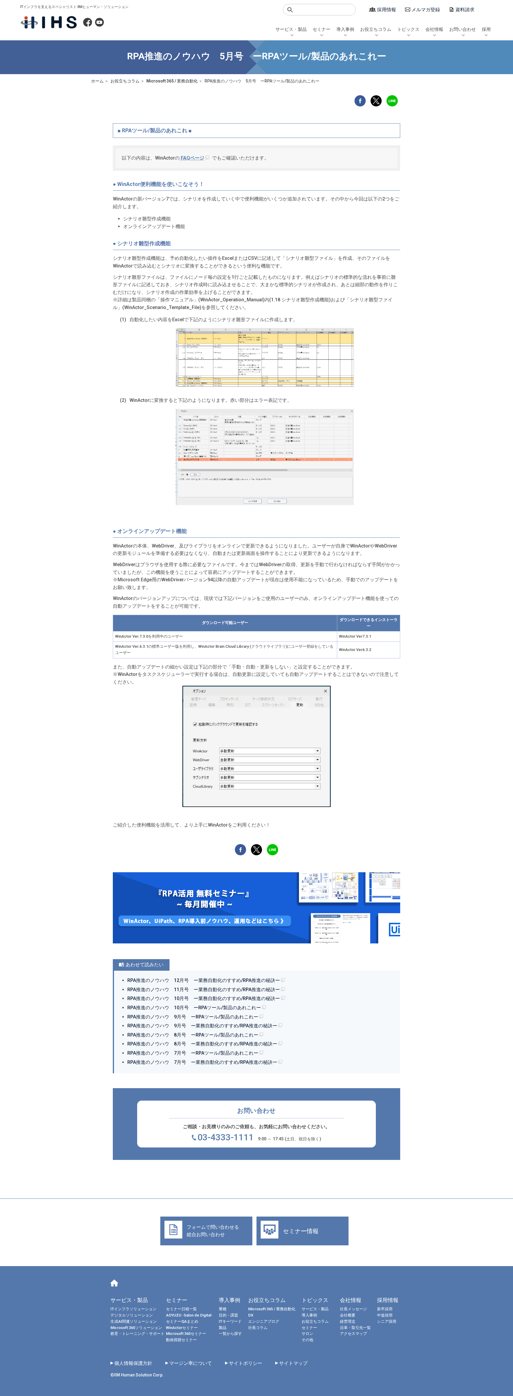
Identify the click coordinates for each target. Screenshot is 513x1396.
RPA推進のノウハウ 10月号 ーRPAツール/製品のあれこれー (194, 1007)
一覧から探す (230, 1333)
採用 (486, 29)
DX (250, 1315)
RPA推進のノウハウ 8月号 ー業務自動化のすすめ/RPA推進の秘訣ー (202, 1044)
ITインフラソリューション (133, 1309)
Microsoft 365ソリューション (136, 1327)
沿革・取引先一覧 (355, 1327)
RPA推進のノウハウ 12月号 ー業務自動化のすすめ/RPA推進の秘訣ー (203, 980)
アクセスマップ (353, 1333)
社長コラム (257, 1327)
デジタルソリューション (131, 1315)
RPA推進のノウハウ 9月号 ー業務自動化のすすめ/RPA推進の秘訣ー (202, 1026)
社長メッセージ (353, 1309)
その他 (307, 1340)
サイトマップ (293, 1363)
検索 (290, 10)
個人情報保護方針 (133, 1363)
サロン (307, 1333)
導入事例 (345, 29)
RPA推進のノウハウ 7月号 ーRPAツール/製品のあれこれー (192, 1053)
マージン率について (190, 1363)
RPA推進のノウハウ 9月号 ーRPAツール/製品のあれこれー (192, 1017)
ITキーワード (230, 1321)
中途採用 (384, 1315)
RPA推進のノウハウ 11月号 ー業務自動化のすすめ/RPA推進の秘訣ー (203, 989)
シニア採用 (386, 1321)
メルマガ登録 (425, 9)
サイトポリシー (245, 1363)
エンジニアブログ (263, 1321)
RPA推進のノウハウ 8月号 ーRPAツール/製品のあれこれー (192, 1035)
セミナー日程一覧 (181, 1309)
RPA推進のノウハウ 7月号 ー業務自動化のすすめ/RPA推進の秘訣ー (202, 1062)
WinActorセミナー (182, 1327)
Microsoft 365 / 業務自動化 (271, 1309)
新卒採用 (384, 1309)
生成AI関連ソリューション (133, 1321)
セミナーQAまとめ (182, 1321)
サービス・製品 (291, 29)
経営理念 (347, 1321)
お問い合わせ (462, 29)
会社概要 (347, 1315)
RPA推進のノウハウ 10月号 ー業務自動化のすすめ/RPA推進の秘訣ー (203, 998)
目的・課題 (228, 1315)
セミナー (321, 29)
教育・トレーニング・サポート (137, 1333)
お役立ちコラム (375, 29)
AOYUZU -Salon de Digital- (189, 1315)
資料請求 (464, 9)
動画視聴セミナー (181, 1340)
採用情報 (386, 9)
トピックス (408, 29)
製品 (223, 1327)
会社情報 (434, 29)
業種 (223, 1309)
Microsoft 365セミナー (186, 1333)
